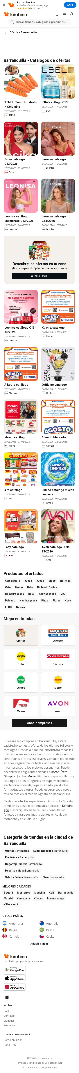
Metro (31, 776)
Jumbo (21, 776)
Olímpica (9, 776)
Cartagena (23, 898)
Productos (10, 1025)
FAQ (6, 1011)
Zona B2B (10, 1045)
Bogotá (8, 892)
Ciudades (9, 1020)
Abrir (70, 5)
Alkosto (54, 772)
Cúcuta (38, 898)
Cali (51, 892)
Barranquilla (65, 892)
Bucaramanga (55, 898)
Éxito (64, 772)
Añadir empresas (39, 723)
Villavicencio (11, 904)
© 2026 (39, 1058)
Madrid (8, 898)
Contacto (9, 1015)
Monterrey (23, 892)
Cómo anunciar (13, 1040)
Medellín (39, 892)
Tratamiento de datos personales (39, 1067)
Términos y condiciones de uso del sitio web (39, 1062)
